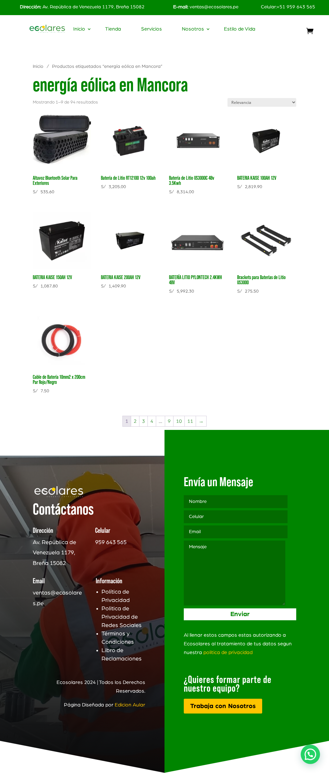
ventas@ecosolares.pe (214, 7)
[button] (310, 754)
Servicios (151, 29)
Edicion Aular (130, 704)
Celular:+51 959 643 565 (288, 7)
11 (190, 421)
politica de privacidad (228, 652)
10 (179, 421)
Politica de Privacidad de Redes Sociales (122, 617)
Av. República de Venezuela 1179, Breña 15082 (82, 7)
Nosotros (193, 29)
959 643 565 (111, 542)
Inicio (79, 29)
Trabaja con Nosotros (223, 706)
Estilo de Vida (239, 29)
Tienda (113, 29)
